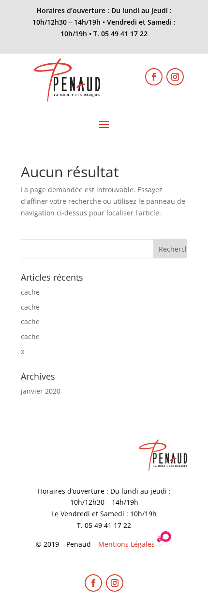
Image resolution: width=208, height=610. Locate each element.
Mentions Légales (126, 544)
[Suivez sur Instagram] (175, 76)
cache (30, 292)
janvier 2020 (40, 391)
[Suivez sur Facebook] (154, 76)
